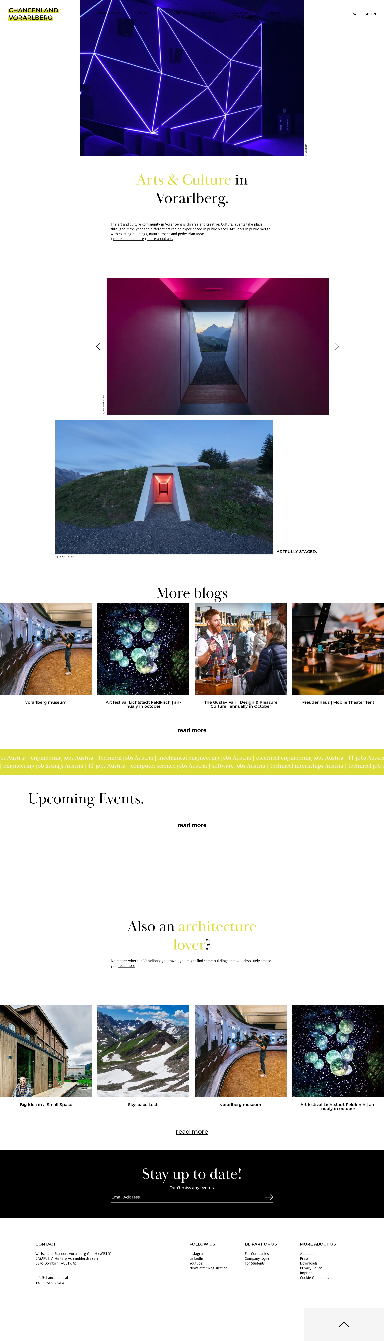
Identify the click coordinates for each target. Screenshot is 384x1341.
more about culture (128, 239)
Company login (257, 1258)
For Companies (257, 1254)
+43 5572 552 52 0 (49, 1282)
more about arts (160, 239)
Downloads (309, 1263)
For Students (255, 1263)
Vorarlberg (109, 13)
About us (307, 1254)
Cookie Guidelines (314, 1278)
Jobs (142, 13)
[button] (98, 346)
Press (304, 1258)
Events (208, 13)
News (274, 13)
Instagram (197, 1254)
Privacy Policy (311, 1268)
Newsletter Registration (208, 1268)
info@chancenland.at (51, 1278)
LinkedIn (196, 1258)
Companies (175, 13)
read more (192, 730)
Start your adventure (241, 15)
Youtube (195, 1263)
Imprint (306, 1273)
